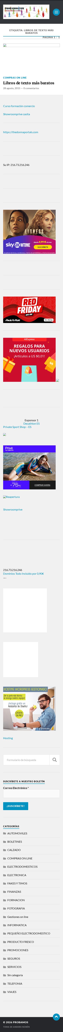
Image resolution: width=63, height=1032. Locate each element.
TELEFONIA (14, 983)
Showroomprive (12, 509)
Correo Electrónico (16, 788)
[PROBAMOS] (26, 17)
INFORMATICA (17, 925)
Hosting (8, 738)
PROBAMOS (20, 1022)
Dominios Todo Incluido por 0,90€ (23, 573)
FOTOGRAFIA (16, 908)
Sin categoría (15, 975)
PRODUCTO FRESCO (20, 941)
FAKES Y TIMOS (17, 883)
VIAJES (11, 991)
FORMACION (16, 900)
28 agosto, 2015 (11, 88)
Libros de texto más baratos (28, 83)
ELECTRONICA (16, 875)
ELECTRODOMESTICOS (22, 866)
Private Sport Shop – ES (17, 426)
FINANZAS (14, 891)
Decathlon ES (31, 423)
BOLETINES (14, 841)
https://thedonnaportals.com (20, 132)
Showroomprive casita (16, 114)
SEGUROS (13, 958)
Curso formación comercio (19, 106)
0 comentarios (31, 88)
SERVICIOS (14, 966)
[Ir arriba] (56, 1017)
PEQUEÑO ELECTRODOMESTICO (28, 933)
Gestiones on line (17, 916)
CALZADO (14, 849)
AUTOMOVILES (17, 833)
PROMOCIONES (17, 950)
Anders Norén (21, 1027)
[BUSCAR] (54, 759)
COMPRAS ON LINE (15, 77)
